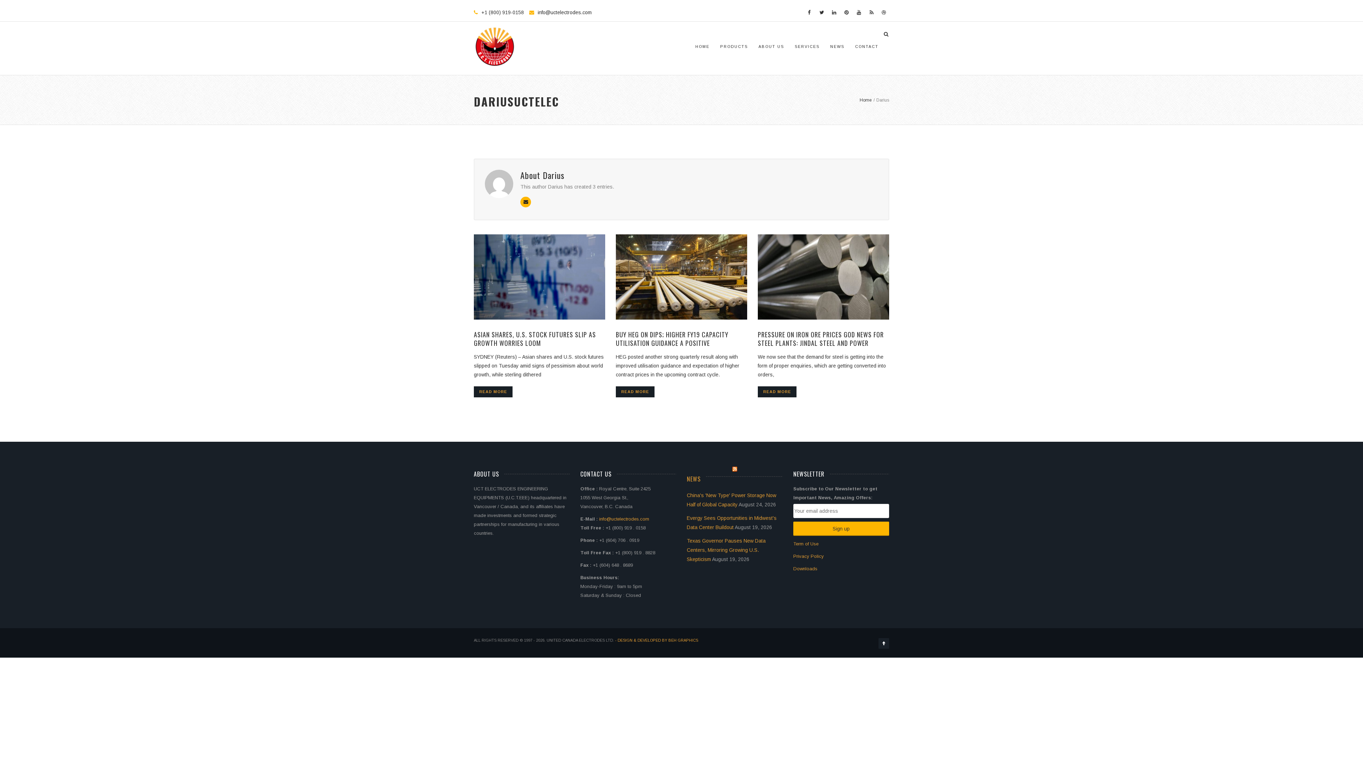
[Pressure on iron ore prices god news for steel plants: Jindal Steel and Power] (823, 277)
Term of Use (806, 543)
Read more (493, 392)
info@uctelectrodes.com (565, 12)
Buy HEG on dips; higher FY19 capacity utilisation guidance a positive (672, 339)
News (837, 46)
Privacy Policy (808, 556)
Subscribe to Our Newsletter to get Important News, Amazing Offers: (835, 493)
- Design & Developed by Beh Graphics (656, 640)
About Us (771, 46)
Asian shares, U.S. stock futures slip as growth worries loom (535, 339)
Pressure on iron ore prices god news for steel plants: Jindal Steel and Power (821, 339)
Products (734, 46)
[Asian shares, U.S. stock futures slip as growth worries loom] (539, 277)
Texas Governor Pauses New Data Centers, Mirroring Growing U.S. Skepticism (726, 550)
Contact (866, 46)
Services (807, 46)
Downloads (805, 568)
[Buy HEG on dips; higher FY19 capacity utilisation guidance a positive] (681, 277)
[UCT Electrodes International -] (495, 46)
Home (702, 46)
